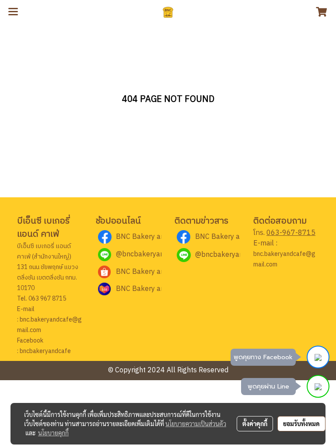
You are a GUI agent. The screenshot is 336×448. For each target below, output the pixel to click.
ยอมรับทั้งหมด (301, 423)
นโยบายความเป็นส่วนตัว (195, 423)
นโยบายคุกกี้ (53, 433)
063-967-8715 (290, 233)
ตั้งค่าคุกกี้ (254, 423)
